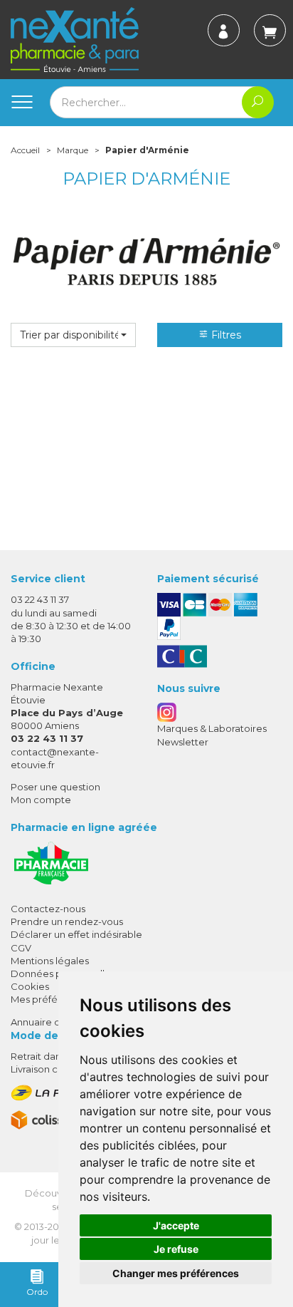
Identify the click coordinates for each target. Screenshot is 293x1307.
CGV (21, 948)
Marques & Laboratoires (212, 728)
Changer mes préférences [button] (175, 1273)
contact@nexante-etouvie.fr (55, 757)
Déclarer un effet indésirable (76, 934)
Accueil (25, 150)
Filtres (224, 335)
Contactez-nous (48, 908)
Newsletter (182, 742)
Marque (72, 150)
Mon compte (41, 799)
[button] (73, 335)
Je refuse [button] (176, 1249)
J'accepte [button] (176, 1225)
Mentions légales (50, 960)
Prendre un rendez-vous (67, 921)
